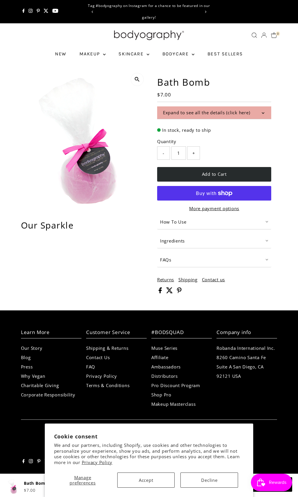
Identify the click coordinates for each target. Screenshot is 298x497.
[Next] (205, 11)
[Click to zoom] (137, 79)
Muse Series (164, 348)
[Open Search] (254, 35)
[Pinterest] (38, 12)
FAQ (90, 367)
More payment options (214, 208)
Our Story (31, 348)
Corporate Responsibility (48, 395)
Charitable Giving (40, 385)
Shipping (188, 280)
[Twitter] (46, 12)
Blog (26, 357)
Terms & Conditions (108, 385)
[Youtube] (55, 12)
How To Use (173, 222)
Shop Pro (161, 395)
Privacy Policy (97, 462)
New (60, 54)
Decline (209, 480)
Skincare (131, 54)
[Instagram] (30, 12)
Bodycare (176, 54)
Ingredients (172, 241)
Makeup (90, 54)
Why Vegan (33, 376)
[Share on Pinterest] (179, 291)
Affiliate (159, 357)
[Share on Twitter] (170, 291)
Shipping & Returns (107, 348)
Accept (146, 480)
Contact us (213, 280)
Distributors (164, 376)
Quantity (166, 141)
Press (27, 367)
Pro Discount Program (175, 385)
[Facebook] (23, 12)
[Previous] (92, 11)
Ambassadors (166, 367)
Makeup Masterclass (173, 404)
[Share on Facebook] (161, 291)
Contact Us (98, 357)
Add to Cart (214, 174)
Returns (165, 280)
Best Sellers (225, 54)
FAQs (165, 260)
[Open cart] (274, 35)
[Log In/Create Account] (264, 35)
